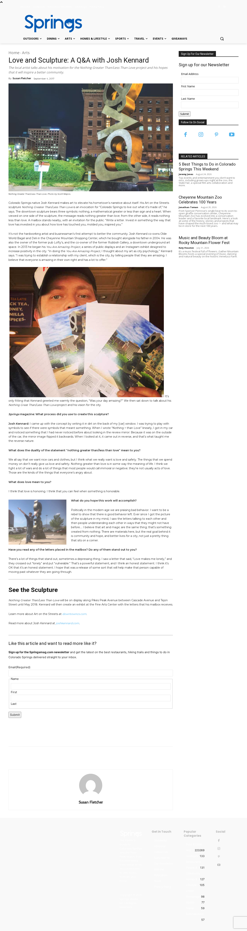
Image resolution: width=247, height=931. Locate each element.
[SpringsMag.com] (51, 23)
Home (13, 52)
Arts (26, 52)
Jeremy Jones (186, 174)
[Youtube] (232, 135)
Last (13, 704)
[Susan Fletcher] (90, 785)
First (14, 692)
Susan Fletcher (22, 78)
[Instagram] (224, 7)
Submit (15, 715)
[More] (132, 760)
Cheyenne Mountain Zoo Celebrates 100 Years (200, 199)
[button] (222, 38)
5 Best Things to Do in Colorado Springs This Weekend (207, 166)
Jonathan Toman (188, 207)
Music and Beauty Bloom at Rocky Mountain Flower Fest (204, 240)
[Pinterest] (216, 135)
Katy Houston (186, 247)
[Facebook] (219, 7)
